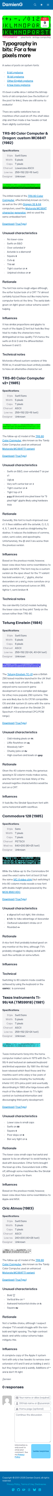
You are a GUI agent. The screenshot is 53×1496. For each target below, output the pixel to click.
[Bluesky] (34, 1489)
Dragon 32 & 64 (32, 204)
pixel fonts (26, 37)
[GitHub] (18, 1489)
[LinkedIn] (39, 1489)
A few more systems (18, 85)
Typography (9, 37)
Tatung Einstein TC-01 (20, 674)
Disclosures (40, 1484)
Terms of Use (27, 1484)
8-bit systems (15, 72)
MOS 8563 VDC (11, 892)
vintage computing (41, 37)
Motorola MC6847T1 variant (18, 449)
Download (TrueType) (14, 224)
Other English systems (20, 81)
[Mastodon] (13, 1489)
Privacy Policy (13, 1484)
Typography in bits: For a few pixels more (19, 49)
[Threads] (29, 1489)
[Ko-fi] (23, 1489)
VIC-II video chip (22, 879)
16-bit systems (15, 77)
